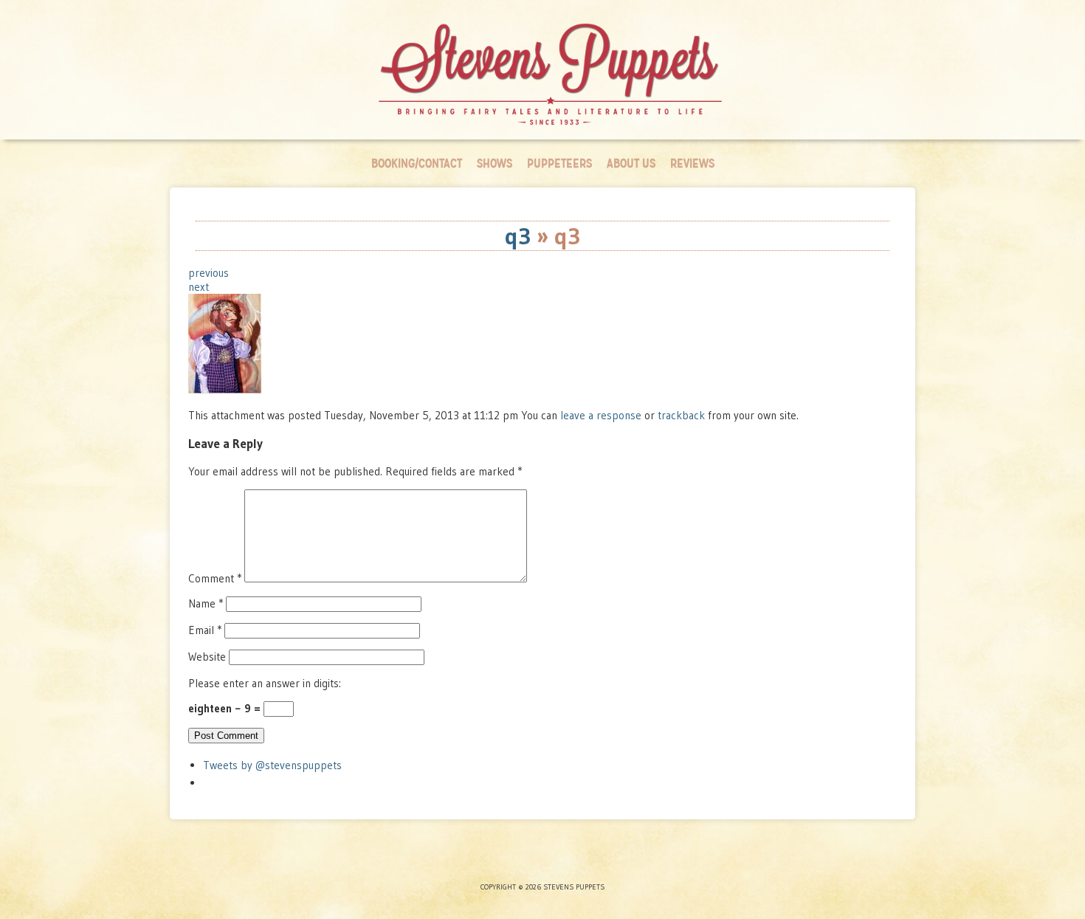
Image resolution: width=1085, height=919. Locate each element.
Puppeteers (559, 163)
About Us (631, 163)
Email (204, 630)
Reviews (692, 163)
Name (205, 603)
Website (207, 657)
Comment (214, 578)
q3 (518, 235)
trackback (681, 415)
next (198, 287)
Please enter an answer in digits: (264, 683)
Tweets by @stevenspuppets (272, 765)
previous (208, 273)
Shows (494, 163)
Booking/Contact (416, 163)
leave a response (602, 415)
